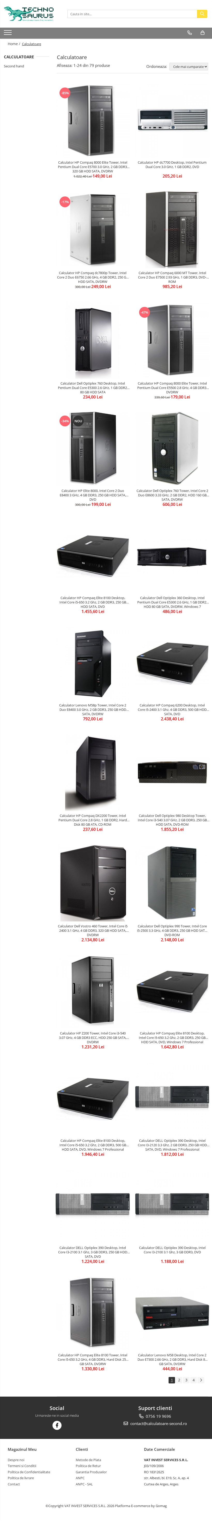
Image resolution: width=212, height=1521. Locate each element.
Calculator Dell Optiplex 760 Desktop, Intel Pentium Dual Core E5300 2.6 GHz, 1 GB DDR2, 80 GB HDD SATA (93, 387)
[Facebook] (57, 1425)
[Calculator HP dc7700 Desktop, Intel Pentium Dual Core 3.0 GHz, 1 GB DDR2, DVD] (172, 121)
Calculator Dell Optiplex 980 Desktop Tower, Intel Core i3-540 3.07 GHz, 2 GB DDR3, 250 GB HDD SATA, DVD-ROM (172, 820)
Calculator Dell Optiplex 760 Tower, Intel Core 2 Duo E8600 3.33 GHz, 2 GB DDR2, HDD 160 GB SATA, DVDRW (172, 495)
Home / (14, 43)
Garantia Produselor (91, 1472)
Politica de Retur (88, 1465)
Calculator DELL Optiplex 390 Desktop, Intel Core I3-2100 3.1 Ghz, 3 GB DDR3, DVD (172, 1250)
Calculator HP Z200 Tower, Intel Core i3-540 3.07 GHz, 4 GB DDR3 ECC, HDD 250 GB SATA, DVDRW (92, 1037)
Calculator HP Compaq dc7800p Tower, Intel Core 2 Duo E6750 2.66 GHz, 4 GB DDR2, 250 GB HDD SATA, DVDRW (92, 277)
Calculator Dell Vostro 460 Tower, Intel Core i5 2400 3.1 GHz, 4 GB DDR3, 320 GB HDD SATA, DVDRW (92, 930)
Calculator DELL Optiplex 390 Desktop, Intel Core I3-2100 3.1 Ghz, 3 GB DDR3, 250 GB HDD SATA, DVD (92, 1252)
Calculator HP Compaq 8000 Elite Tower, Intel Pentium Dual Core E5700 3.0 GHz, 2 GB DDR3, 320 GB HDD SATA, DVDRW (93, 166)
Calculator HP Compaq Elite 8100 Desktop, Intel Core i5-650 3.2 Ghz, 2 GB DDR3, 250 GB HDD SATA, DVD (92, 602)
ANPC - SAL (84, 1484)
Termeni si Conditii (22, 1465)
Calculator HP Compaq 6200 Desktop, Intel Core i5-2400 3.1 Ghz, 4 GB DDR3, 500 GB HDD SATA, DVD (172, 709)
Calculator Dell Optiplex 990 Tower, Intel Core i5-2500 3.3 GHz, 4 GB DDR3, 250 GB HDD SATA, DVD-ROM (172, 930)
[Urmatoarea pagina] (201, 1380)
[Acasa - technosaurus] (30, 13)
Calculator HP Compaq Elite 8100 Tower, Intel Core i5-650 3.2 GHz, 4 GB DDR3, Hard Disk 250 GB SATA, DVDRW (93, 1359)
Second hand (14, 66)
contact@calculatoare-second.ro (158, 1423)
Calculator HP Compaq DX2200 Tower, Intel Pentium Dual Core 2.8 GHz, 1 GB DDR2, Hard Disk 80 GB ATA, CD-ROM (92, 820)
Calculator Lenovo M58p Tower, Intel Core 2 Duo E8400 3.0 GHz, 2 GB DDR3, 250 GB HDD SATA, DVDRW (92, 709)
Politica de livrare (21, 1478)
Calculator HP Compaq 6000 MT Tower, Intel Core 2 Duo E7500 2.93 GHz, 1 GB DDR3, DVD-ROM (172, 277)
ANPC (80, 1478)
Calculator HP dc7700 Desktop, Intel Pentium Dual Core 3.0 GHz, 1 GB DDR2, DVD (172, 164)
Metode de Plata (88, 1460)
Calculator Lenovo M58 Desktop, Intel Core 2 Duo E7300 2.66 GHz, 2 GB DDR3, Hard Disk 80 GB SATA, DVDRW (172, 1359)
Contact (14, 1484)
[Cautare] (202, 14)
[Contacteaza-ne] (189, 33)
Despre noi (16, 1460)
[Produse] (8, 34)
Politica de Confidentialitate (29, 1472)
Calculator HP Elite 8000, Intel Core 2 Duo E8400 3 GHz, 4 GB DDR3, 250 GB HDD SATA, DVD (93, 495)
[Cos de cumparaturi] (202, 33)
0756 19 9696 (158, 1416)
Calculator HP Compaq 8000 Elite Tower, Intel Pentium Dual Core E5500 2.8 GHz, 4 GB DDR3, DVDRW (172, 387)
